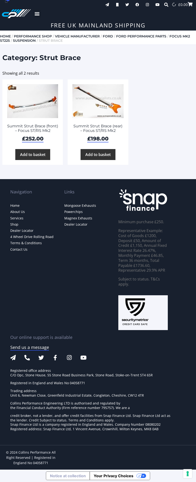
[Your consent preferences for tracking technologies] (187, 473)
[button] (37, 14)
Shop (14, 224)
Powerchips (73, 211)
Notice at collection (68, 475)
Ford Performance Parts (141, 36)
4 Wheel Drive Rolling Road (32, 236)
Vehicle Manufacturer (77, 36)
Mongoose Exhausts (80, 205)
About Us (17, 211)
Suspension (24, 40)
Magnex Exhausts (78, 218)
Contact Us (18, 249)
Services (16, 218)
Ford (108, 36)
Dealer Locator (21, 230)
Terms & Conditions (26, 243)
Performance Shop (33, 36)
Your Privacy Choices (113, 475)
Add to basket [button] (32, 154)
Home (5, 36)
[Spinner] (174, 4)
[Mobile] (117, 4)
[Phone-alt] (27, 357)
